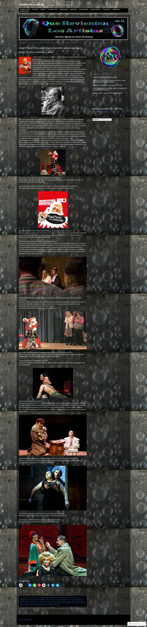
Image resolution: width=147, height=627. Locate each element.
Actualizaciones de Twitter (107, 109)
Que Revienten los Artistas (31, 5)
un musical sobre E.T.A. (42, 604)
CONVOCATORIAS (95, 9)
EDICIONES (73, 9)
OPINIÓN (42, 9)
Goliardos (42, 599)
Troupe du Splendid (30, 604)
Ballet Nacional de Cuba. (75, 597)
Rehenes (59, 601)
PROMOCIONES (24, 11)
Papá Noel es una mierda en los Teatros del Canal (43, 601)
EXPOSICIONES (83, 9)
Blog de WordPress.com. (25, 619)
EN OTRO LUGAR (52, 9)
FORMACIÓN (116, 9)
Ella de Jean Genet (34, 599)
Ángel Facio (65, 597)
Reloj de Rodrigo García (69, 601)
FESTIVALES (106, 9)
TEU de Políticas (66, 603)
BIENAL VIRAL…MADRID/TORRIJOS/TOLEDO (108, 93)
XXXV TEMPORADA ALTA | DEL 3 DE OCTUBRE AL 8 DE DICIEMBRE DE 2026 (110, 89)
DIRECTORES (45, 597)
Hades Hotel (49, 599)
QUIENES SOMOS (25, 9)
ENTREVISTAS (64, 9)
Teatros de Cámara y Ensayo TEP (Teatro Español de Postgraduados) (42, 603)
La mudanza (56, 599)
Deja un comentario (54, 604)
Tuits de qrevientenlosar (99, 112)
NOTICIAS (35, 9)
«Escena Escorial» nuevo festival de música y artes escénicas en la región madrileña (109, 81)
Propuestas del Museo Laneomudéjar (105, 77)
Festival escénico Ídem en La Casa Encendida (107, 85)
